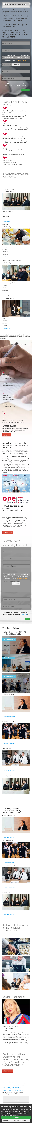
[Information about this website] (25, 4)
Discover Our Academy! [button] (9, 716)
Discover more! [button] (8, 532)
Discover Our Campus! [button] (9, 743)
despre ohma (6, 1087)
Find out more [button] (7, 221)
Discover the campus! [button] (9, 658)
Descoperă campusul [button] (9, 837)
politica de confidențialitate (16, 1090)
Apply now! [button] (7, 435)
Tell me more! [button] (7, 1071)
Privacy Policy (21, 60)
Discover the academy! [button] (9, 639)
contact (8, 1089)
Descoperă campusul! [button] (9, 887)
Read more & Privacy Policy (20, 1120)
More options (6, 1120)
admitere (18, 1087)
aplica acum (13, 1087)
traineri (4, 1089)
